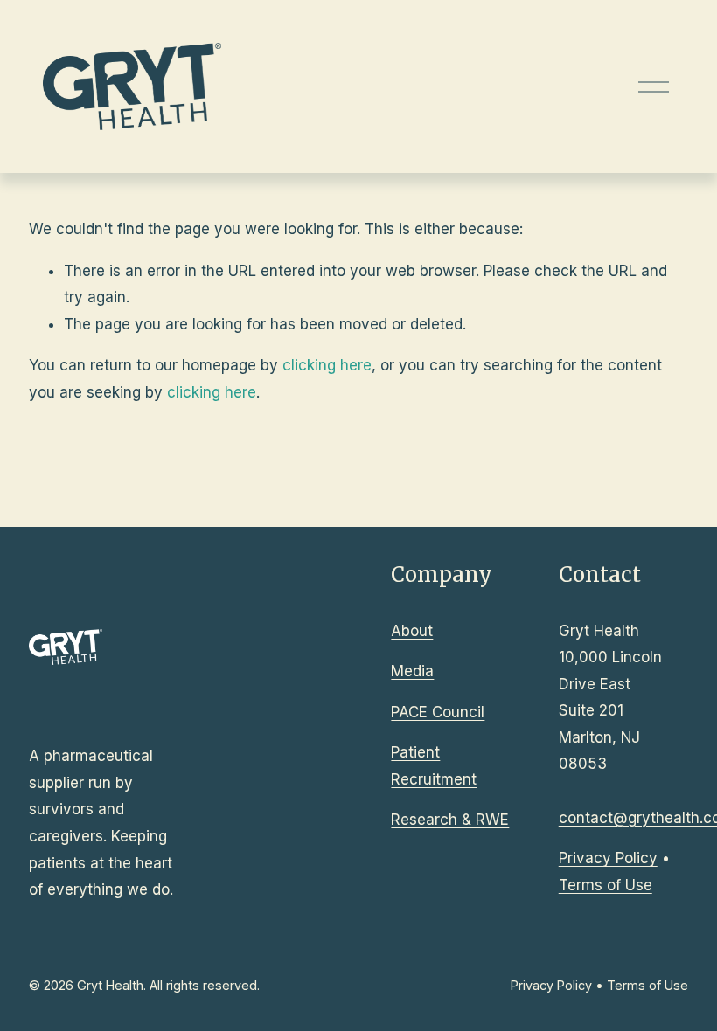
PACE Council (437, 712)
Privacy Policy (608, 858)
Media (412, 671)
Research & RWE (450, 819)
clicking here (327, 365)
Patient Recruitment (434, 766)
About (412, 631)
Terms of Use (605, 885)
